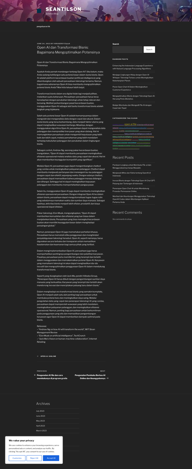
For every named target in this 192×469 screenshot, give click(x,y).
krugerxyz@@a (62, 44)
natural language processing (121, 145)
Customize (17, 458)
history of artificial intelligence (122, 136)
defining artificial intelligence (122, 139)
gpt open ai (135, 139)
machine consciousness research (128, 148)
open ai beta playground (132, 130)
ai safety (122, 131)
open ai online (48, 356)
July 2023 (40, 411)
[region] (34, 450)
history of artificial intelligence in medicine (138, 134)
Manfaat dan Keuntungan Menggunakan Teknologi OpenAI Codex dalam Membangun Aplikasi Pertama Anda (134, 199)
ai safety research (118, 124)
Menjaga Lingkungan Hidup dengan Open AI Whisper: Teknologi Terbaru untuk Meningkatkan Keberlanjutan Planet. (133, 78)
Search (116, 44)
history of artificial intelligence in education (133, 128)
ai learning (140, 124)
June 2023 (40, 416)
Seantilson (63, 9)
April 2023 (40, 426)
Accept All (51, 458)
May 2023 (40, 421)
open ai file (130, 124)
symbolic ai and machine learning (143, 136)
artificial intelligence (143, 142)
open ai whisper (132, 142)
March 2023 (41, 430)
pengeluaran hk (43, 26)
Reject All (34, 458)
